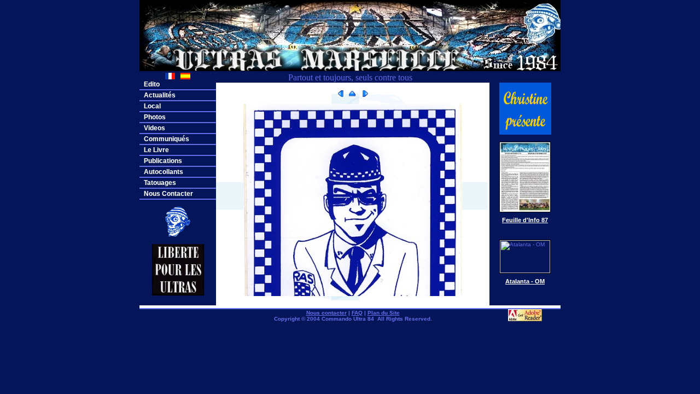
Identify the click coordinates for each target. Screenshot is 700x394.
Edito (152, 84)
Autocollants (163, 172)
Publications (163, 161)
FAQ (357, 313)
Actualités (160, 95)
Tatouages (160, 183)
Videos (154, 128)
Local (152, 106)
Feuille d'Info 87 (525, 220)
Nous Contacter (168, 194)
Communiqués (166, 139)
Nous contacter (326, 313)
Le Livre (156, 150)
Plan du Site (384, 313)
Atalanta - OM (525, 281)
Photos (155, 117)
